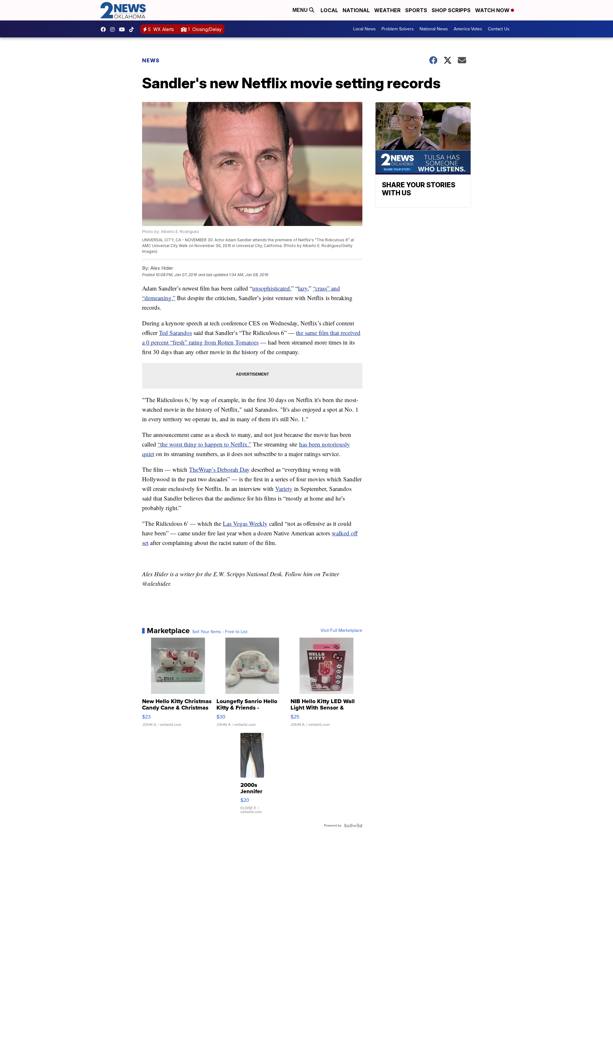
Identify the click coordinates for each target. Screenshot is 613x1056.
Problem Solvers (398, 29)
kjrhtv (105, 29)
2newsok (114, 29)
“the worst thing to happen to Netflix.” (204, 444)
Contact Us (499, 29)
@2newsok (133, 29)
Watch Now (493, 10)
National (356, 10)
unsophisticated (271, 288)
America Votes (468, 29)
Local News (364, 29)
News (151, 60)
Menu (300, 10)
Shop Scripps (451, 10)
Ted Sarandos (175, 333)
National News (434, 29)
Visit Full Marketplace (341, 630)
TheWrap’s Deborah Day (219, 469)
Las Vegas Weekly (245, 523)
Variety (283, 489)
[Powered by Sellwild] (353, 825)
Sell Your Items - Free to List (219, 632)
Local (329, 10)
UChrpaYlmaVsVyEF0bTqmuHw (123, 29)
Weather (387, 10)
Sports (416, 10)
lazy (302, 288)
